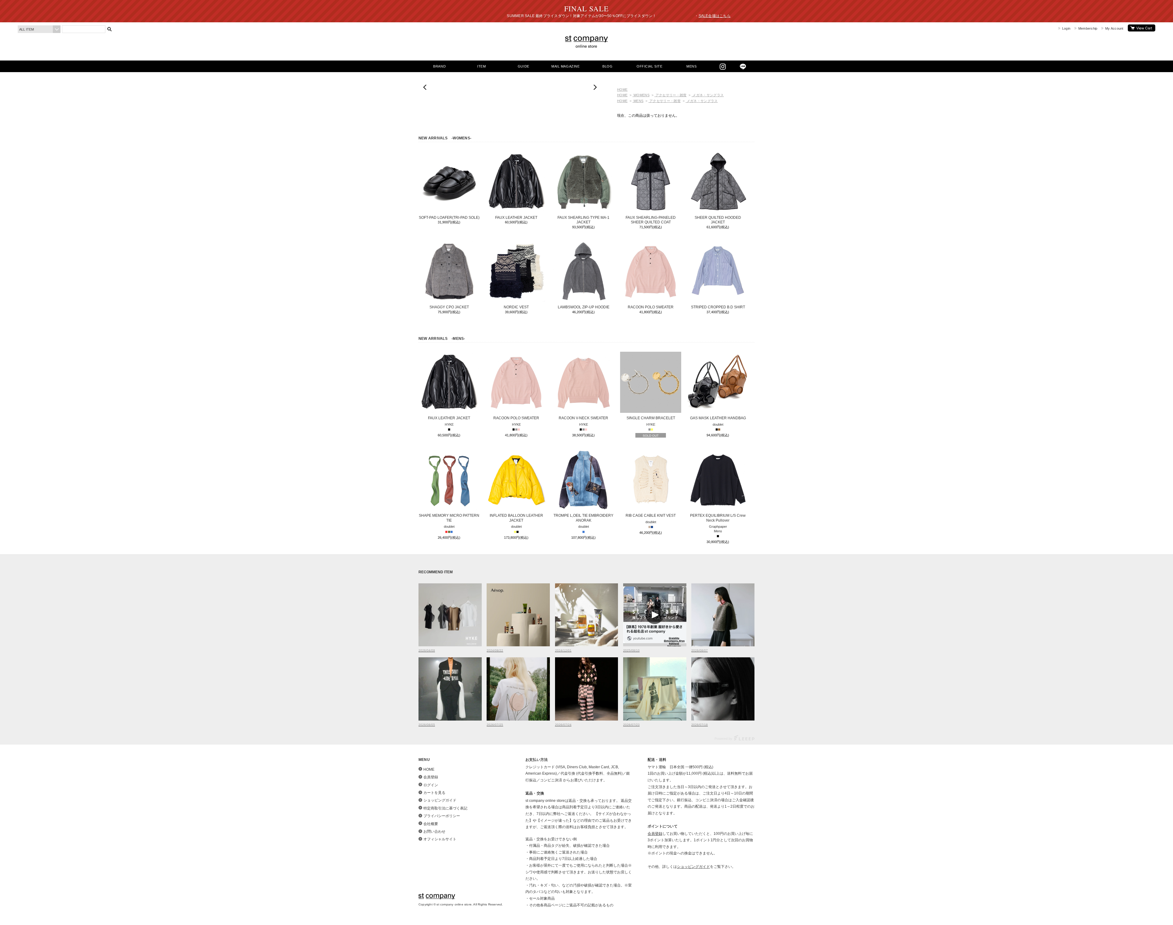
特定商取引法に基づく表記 (445, 808)
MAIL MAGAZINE (565, 66)
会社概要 (430, 824)
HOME (622, 89)
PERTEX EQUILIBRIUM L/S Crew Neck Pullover (718, 518)
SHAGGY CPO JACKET (449, 307)
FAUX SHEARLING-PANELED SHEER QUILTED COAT (651, 220)
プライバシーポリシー (441, 816)
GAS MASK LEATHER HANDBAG (718, 418)
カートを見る (1141, 27)
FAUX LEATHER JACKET (516, 217)
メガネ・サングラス (708, 95)
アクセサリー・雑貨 (670, 95)
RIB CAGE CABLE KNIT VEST (651, 515)
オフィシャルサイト (439, 839)
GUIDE (523, 66)
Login (1066, 28)
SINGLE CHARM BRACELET (651, 418)
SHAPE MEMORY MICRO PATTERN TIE (449, 518)
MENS (691, 66)
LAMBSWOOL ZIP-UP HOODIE (583, 307)
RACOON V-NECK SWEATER (583, 418)
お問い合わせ (434, 831)
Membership (1087, 28)
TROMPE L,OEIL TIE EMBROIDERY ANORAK (583, 518)
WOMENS (641, 95)
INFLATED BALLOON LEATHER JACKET (516, 518)
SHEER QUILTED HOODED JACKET (718, 220)
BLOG (607, 66)
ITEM (481, 66)
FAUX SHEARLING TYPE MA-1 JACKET (583, 220)
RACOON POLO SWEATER (651, 307)
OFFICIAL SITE (649, 66)
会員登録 (430, 777)
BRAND (439, 66)
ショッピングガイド (439, 800)
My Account (1114, 28)
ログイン (430, 785)
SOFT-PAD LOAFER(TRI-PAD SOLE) (449, 217)
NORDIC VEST (516, 307)
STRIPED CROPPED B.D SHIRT (718, 307)
